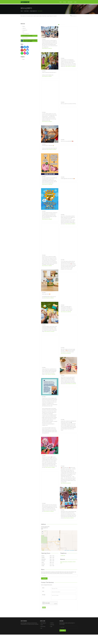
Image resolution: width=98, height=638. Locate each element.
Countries (70, 1)
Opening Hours (24, 30)
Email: (43, 591)
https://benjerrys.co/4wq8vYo (70, 223)
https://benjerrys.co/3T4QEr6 (49, 331)
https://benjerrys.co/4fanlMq (50, 374)
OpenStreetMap (72, 550)
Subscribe (44, 578)
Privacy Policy (43, 626)
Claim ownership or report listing (27, 35)
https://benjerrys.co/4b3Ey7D (66, 353)
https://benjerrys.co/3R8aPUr (49, 511)
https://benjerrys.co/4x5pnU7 (47, 121)
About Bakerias (43, 622)
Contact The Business (25, 33)
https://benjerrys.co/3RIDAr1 (47, 76)
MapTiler (68, 550)
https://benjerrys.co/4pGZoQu (47, 184)
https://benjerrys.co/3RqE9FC (47, 219)
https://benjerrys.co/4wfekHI (47, 265)
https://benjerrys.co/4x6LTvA (47, 48)
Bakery (23, 59)
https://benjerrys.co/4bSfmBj (66, 311)
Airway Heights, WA (33, 10)
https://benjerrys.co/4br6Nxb (66, 483)
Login (75, 1)
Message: (43, 594)
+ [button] (42, 531)
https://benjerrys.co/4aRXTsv (69, 517)
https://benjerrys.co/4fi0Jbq (50, 467)
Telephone (24, 28)
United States (26, 10)
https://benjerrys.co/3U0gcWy (70, 66)
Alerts (23, 31)
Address (23, 26)
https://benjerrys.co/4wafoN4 (71, 383)
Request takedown (25, 37)
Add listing (52, 624)
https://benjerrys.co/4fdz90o (49, 297)
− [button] (42, 533)
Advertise (52, 622)
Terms (42, 624)
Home (22, 10)
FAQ (41, 628)
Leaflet (65, 550)
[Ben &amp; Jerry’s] (59, 539)
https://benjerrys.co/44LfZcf (51, 149)
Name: (43, 587)
